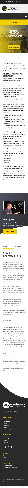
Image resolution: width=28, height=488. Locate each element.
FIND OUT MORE (14, 47)
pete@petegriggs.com (18, 1)
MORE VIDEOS (10, 231)
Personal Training (8, 438)
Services (6, 442)
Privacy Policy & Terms (15, 479)
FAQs (5, 427)
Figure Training (7, 429)
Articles (5, 419)
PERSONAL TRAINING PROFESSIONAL (14, 33)
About (5, 437)
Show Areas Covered (5, 487)
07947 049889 (9, 1)
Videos (5, 423)
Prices (5, 440)
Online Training (7, 421)
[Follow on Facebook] (5, 447)
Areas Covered (6, 479)
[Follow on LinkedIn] (12, 447)
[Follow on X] (8, 447)
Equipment (6, 425)
